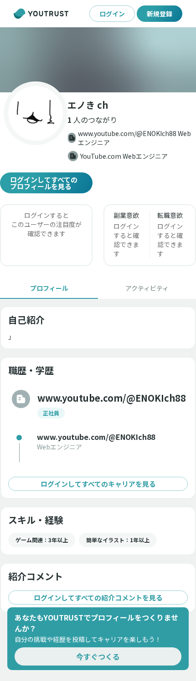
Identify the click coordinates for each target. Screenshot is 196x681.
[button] (98, 59)
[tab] (49, 288)
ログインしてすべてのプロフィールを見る (43, 183)
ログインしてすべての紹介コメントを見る (98, 597)
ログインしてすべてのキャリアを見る (98, 484)
